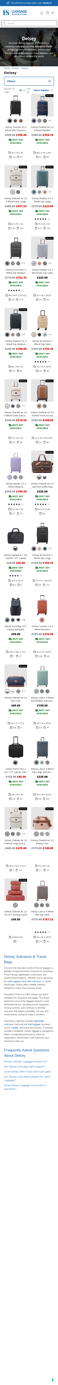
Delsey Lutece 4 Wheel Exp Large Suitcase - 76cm (42, 770)
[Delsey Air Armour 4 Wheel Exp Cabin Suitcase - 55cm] (42, 319)
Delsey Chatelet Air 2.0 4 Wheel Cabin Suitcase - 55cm (15, 414)
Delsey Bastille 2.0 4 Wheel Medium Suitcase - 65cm (16, 485)
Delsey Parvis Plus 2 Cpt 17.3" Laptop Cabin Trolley (15, 770)
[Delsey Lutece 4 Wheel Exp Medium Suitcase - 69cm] (42, 675)
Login (42, 12)
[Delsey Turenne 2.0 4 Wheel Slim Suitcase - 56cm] (15, 105)
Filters (11, 81)
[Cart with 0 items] (48, 12)
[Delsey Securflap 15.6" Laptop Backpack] (15, 604)
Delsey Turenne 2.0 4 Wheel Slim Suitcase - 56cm (15, 129)
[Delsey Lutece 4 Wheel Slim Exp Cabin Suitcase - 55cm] (42, 889)
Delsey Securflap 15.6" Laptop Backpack (16, 628)
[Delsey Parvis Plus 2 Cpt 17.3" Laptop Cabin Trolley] (15, 747)
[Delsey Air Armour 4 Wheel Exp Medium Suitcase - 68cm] (15, 247)
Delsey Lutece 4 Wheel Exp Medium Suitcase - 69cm (42, 699)
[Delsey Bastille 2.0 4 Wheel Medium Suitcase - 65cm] (15, 462)
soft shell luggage (32, 1024)
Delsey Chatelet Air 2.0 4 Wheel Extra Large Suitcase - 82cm (15, 200)
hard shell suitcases (31, 981)
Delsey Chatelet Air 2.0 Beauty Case (42, 842)
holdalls (14, 1027)
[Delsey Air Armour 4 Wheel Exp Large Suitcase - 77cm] (42, 533)
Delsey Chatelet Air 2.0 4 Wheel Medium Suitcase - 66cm (42, 129)
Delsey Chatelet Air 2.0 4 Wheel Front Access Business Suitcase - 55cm (42, 414)
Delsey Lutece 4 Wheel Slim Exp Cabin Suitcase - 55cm (42, 913)
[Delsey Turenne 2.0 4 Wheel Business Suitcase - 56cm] (42, 604)
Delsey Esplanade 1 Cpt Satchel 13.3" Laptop (16, 557)
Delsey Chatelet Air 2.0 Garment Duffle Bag (42, 485)
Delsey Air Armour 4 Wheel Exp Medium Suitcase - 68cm (16, 271)
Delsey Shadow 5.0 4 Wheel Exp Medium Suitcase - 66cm (15, 343)
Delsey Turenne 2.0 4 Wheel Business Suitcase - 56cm (42, 628)
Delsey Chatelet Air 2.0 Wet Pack (15, 699)
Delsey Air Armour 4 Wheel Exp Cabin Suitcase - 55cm (42, 343)
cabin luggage (14, 981)
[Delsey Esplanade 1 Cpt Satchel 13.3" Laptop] (15, 533)
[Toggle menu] (53, 12)
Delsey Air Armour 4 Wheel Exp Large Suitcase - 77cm (42, 557)
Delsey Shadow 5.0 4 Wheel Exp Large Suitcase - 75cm (42, 200)
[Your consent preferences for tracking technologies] (53, 1380)
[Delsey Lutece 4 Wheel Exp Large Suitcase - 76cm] (42, 747)
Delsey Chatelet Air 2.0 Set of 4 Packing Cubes (15, 913)
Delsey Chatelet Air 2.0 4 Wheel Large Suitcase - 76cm (16, 842)
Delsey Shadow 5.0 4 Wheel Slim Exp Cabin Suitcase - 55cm (42, 271)
